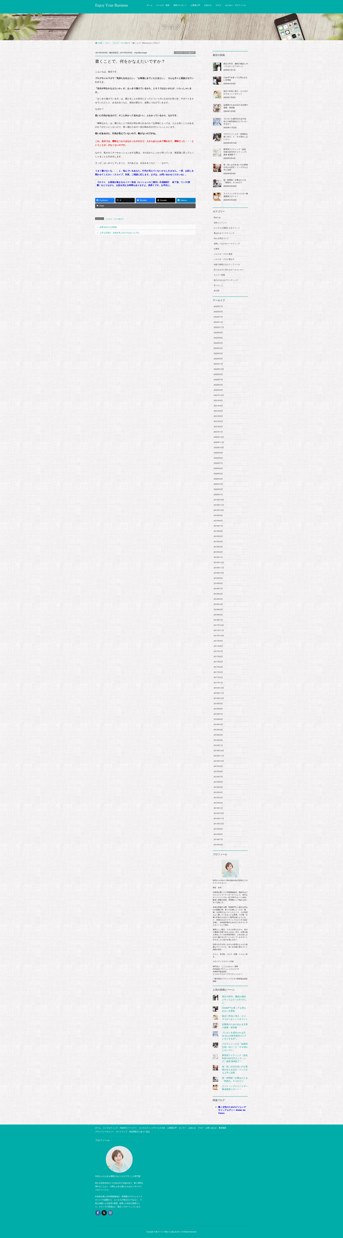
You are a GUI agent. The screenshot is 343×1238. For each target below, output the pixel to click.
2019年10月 (219, 510)
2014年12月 (219, 813)
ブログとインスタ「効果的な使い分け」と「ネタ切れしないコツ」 (235, 136)
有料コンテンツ (220, 222)
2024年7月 (218, 316)
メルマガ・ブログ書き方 (185, 52)
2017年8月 (218, 646)
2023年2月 (218, 358)
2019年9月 (218, 515)
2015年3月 (218, 797)
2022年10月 (219, 369)
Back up (217, 217)
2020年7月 (218, 463)
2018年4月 (218, 604)
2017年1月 (218, 682)
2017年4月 (218, 666)
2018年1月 (218, 619)
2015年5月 (218, 787)
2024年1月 (218, 322)
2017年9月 (218, 640)
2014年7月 (218, 839)
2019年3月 (218, 546)
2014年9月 (218, 828)
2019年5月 (218, 536)
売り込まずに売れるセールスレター (229, 269)
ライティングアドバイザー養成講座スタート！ (235, 1088)
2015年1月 (218, 808)
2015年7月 (218, 776)
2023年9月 (218, 332)
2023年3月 (218, 353)
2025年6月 (218, 311)
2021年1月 (218, 431)
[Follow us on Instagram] (110, 1212)
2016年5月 (218, 724)
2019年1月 (218, 557)
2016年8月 (218, 708)
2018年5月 (218, 599)
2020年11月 (219, 442)
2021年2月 (218, 426)
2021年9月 (218, 400)
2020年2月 (218, 489)
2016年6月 (218, 719)
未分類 (216, 290)
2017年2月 (218, 677)
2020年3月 (218, 484)
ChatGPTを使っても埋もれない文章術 (234, 1009)
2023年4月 (218, 348)
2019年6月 (218, 531)
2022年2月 (218, 390)
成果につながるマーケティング (227, 243)
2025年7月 (218, 306)
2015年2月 (218, 802)
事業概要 (222, 1127)
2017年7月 (218, 651)
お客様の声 (172, 1127)
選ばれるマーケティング (224, 233)
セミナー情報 (219, 274)
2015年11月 (219, 755)
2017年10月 (219, 635)
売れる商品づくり (221, 238)
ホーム (98, 1127)
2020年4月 (218, 478)
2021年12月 (219, 395)
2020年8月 (218, 457)
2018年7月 (218, 588)
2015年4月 (218, 792)
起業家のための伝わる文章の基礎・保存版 (235, 1026)
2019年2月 (218, 552)
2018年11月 (219, 567)
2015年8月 (218, 771)
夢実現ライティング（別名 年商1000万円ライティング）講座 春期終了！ (235, 152)
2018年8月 (218, 583)
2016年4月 (218, 729)
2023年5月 (218, 343)
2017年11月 (219, 630)
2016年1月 (218, 745)
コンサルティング (110, 1127)
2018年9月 (218, 578)
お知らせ (192, 1127)
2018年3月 (218, 609)
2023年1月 (218, 363)
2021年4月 (218, 421)
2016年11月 (219, 693)
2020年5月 (218, 473)
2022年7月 (218, 379)
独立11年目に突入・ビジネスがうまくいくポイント (235, 1017)
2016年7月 (218, 714)
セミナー (182, 1127)
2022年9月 (218, 374)
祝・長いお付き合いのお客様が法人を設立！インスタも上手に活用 (235, 167)
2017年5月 (218, 661)
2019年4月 (218, 541)
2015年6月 (218, 781)
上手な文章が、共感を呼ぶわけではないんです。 (120, 232)
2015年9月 (218, 766)
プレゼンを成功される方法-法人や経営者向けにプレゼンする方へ (235, 121)
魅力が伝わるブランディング (226, 280)
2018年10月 (219, 572)
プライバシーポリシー (104, 1131)
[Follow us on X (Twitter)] (104, 1212)
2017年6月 (218, 656)
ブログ (200, 1127)
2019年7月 (218, 525)
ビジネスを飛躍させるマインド (227, 227)
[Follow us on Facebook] (97, 1212)
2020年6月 (218, 468)
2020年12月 (219, 437)
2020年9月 (218, 452)
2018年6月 (218, 593)
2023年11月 (219, 327)
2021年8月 (218, 405)
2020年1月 (218, 494)
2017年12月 (219, 625)
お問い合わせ (211, 1127)
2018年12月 (219, 562)
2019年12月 (219, 499)
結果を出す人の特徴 (108, 227)
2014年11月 (219, 818)
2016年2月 (218, 740)
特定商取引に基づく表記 (139, 1131)
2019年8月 (218, 520)
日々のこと (218, 285)
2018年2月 (218, 614)
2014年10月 (219, 823)
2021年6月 (218, 410)
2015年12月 (219, 750)
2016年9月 (218, 703)
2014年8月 (218, 834)
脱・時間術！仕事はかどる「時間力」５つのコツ (235, 1079)
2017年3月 (218, 672)
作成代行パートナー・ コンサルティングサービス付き (142, 1127)
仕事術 (216, 248)
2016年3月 (218, 734)
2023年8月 (218, 337)
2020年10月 (219, 447)
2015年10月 (219, 761)
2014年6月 (218, 844)
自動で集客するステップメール (227, 264)
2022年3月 (218, 384)
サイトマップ (121, 1131)
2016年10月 (219, 698)
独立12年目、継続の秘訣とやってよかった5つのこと (234, 999)
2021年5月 (218, 416)
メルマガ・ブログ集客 (223, 254)
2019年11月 (219, 505)
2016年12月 (219, 687)
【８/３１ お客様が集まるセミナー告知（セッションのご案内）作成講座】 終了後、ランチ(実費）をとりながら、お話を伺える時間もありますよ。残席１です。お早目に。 (143, 183)
